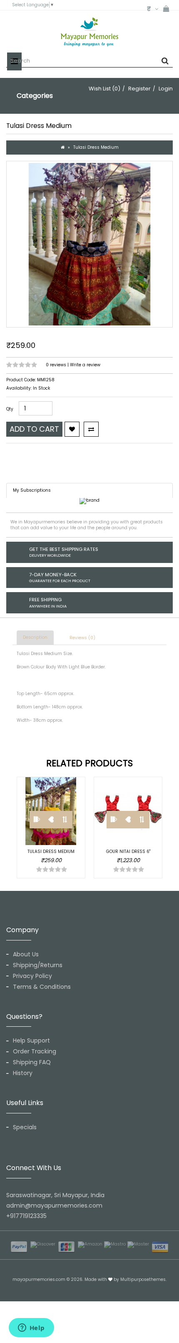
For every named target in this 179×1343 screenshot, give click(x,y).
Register (139, 89)
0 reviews (56, 365)
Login (166, 89)
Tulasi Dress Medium (96, 147)
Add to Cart (34, 429)
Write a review (85, 365)
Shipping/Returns (37, 965)
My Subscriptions (32, 490)
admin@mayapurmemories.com (54, 1205)
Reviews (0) (82, 638)
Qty (9, 409)
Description (35, 637)
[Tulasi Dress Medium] (89, 244)
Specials (25, 1127)
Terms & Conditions (42, 987)
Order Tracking (34, 1051)
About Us (26, 954)
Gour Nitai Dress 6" (128, 851)
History (22, 1073)
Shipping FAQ (32, 1062)
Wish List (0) (104, 89)
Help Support (31, 1040)
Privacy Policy (32, 976)
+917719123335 (26, 1216)
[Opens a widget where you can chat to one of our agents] (31, 1328)
